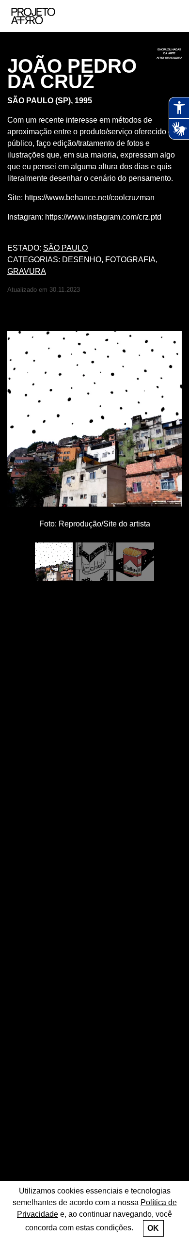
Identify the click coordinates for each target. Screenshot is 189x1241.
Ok (153, 1228)
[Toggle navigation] (171, 16)
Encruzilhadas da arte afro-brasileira (170, 53)
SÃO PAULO (65, 248)
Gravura (26, 271)
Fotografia (130, 259)
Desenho (81, 259)
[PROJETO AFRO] (48, 16)
